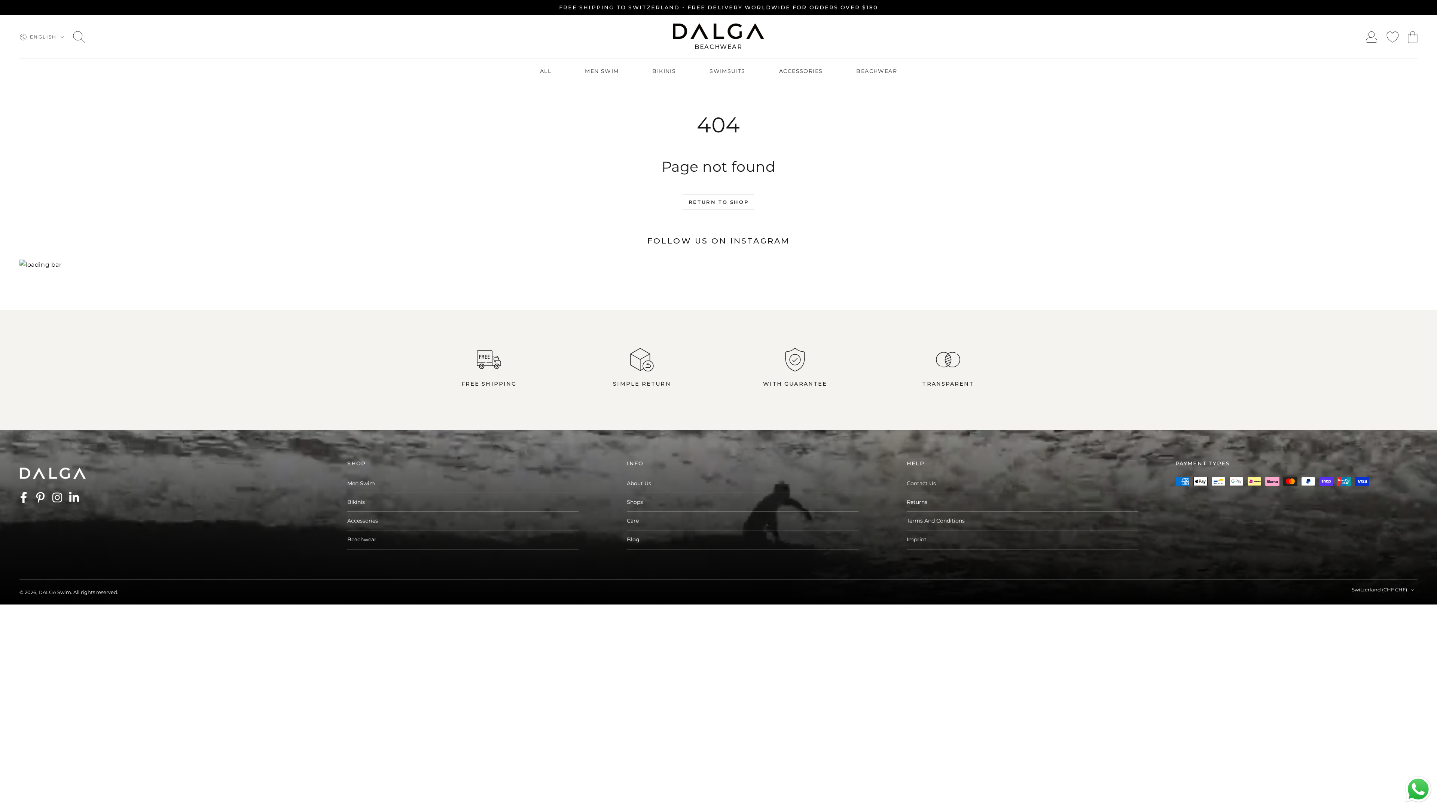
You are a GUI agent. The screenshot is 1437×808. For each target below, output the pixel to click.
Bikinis (356, 502)
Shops (635, 502)
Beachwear (361, 539)
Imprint (917, 539)
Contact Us (921, 483)
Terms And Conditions (936, 520)
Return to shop (718, 202)
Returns (917, 502)
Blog (633, 539)
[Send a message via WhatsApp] (1418, 789)
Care (633, 520)
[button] (79, 37)
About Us (639, 483)
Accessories (362, 520)
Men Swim (361, 483)
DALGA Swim (55, 592)
